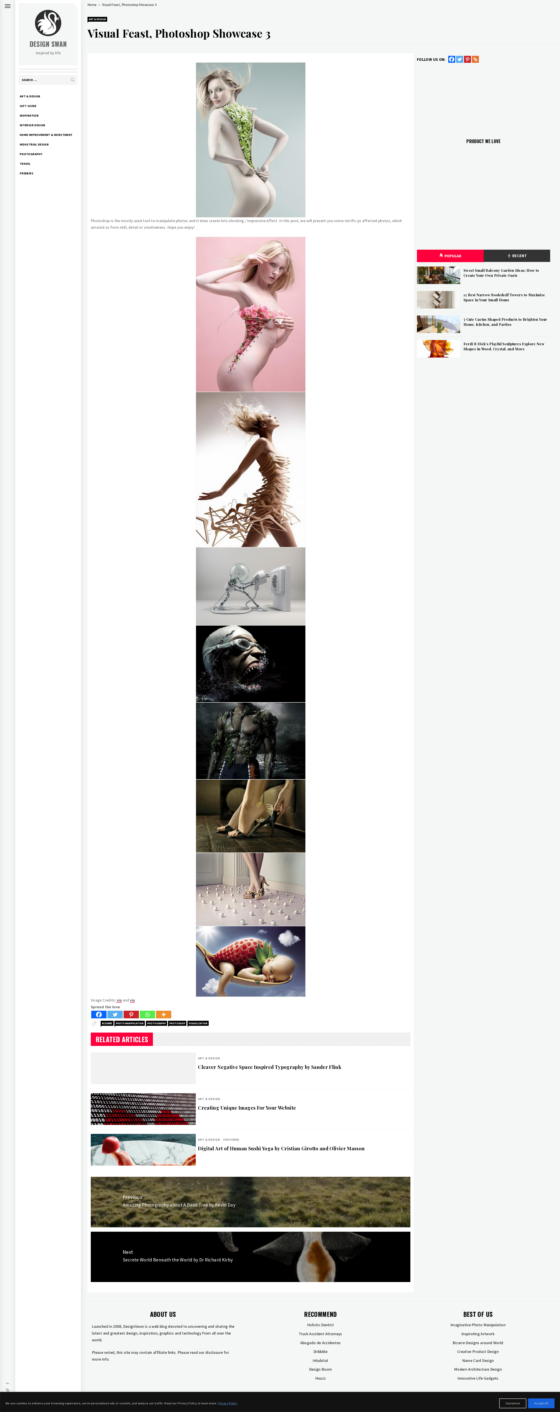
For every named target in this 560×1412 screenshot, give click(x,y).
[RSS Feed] (475, 59)
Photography (31, 154)
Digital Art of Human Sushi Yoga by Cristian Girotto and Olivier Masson (281, 1148)
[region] (280, 1402)
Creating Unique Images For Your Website (247, 1107)
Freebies (26, 173)
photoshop (177, 1023)
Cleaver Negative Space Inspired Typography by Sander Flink (269, 1067)
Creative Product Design (478, 1351)
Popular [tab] (453, 255)
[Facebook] (99, 1014)
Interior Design (32, 125)
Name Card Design (478, 1360)
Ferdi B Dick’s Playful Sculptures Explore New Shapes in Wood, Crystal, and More (504, 346)
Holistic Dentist (320, 1324)
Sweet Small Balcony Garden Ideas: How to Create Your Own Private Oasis (501, 272)
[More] (163, 1014)
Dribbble (320, 1351)
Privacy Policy (227, 1403)
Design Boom (320, 1369)
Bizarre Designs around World (478, 1342)
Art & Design (30, 96)
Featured (231, 1140)
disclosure (214, 1352)
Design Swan (48, 44)
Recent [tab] (519, 255)
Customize (513, 1403)
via (119, 1000)
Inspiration (29, 116)
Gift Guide (28, 106)
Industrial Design (34, 144)
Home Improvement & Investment (46, 135)
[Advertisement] (483, 98)
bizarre (107, 1023)
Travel (25, 164)
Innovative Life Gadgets (477, 1378)
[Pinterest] (131, 1014)
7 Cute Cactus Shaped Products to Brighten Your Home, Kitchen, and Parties (505, 321)
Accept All (541, 1403)
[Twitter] (115, 1014)
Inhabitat (320, 1360)
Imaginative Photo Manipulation (478, 1324)
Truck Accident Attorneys (320, 1333)
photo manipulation (130, 1023)
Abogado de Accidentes (320, 1342)
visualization (198, 1023)
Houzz (320, 1378)
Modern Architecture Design (478, 1369)
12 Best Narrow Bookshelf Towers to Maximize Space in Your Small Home (504, 297)
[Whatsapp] (147, 1014)
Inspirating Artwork (478, 1333)
